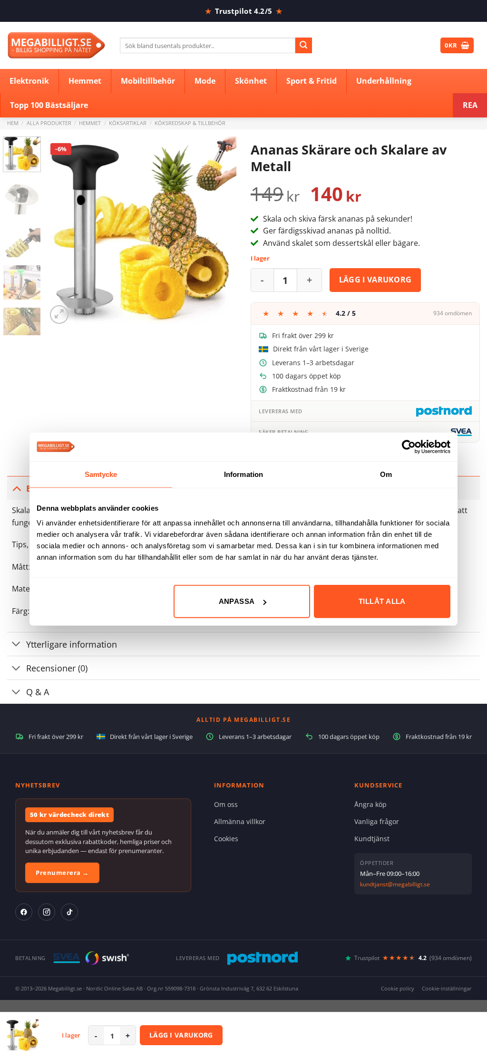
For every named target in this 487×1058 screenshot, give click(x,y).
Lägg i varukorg (375, 279)
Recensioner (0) (57, 668)
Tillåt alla (382, 601)
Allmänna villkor (239, 821)
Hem (13, 122)
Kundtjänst (372, 838)
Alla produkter (49, 122)
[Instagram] (46, 912)
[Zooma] (59, 314)
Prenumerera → (62, 872)
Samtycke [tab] (101, 474)
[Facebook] (23, 912)
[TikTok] (69, 912)
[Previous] (62, 232)
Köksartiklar (127, 122)
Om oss (226, 804)
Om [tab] (386, 474)
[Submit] (303, 46)
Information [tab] (243, 474)
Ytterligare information (71, 644)
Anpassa (237, 601)
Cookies (226, 838)
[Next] (220, 232)
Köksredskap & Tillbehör (190, 122)
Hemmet (90, 122)
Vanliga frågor (376, 821)
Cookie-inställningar (447, 988)
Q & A (37, 692)
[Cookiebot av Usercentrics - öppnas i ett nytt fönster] (408, 446)
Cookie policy (397, 988)
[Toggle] (16, 488)
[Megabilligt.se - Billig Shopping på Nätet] (56, 45)
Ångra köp (370, 804)
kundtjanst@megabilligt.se (395, 884)
